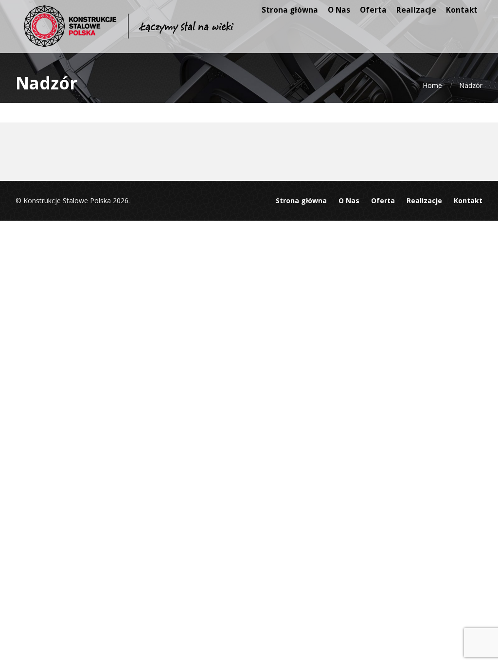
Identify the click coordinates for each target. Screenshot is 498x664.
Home (432, 85)
